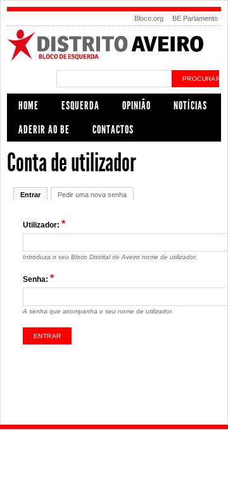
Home (28, 106)
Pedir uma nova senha (92, 194)
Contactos (113, 130)
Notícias (190, 106)
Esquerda (80, 106)
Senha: (38, 278)
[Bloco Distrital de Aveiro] (114, 59)
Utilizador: (44, 224)
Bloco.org (148, 18)
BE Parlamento (195, 18)
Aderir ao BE (44, 130)
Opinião (136, 106)
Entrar (30, 194)
